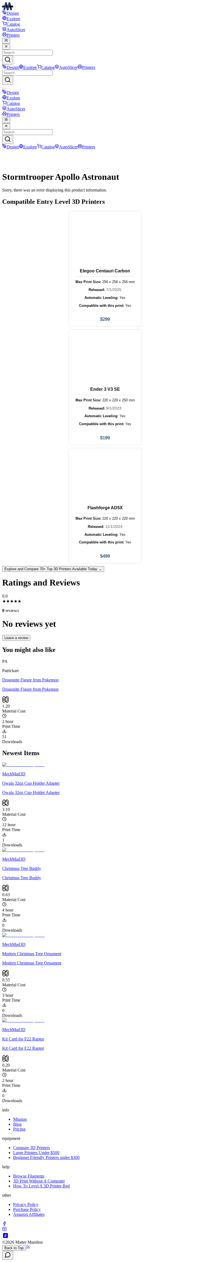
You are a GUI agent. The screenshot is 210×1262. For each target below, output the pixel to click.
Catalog (13, 24)
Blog (17, 1124)
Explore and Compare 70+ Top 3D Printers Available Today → (53, 569)
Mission (20, 1119)
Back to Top (14, 1248)
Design (13, 13)
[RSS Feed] (28, 1247)
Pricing (19, 1129)
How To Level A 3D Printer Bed (41, 1186)
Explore (13, 18)
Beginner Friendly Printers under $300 (46, 1157)
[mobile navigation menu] (6, 41)
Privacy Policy (25, 1204)
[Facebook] (4, 1224)
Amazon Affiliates (29, 1214)
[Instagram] (4, 1229)
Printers (13, 35)
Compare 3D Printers (31, 1147)
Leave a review (16, 638)
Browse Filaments (28, 1176)
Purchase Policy (27, 1209)
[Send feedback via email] (7, 1255)
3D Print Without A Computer (39, 1181)
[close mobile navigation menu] (6, 47)
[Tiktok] (5, 1237)
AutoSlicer (16, 29)
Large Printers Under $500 (36, 1152)
